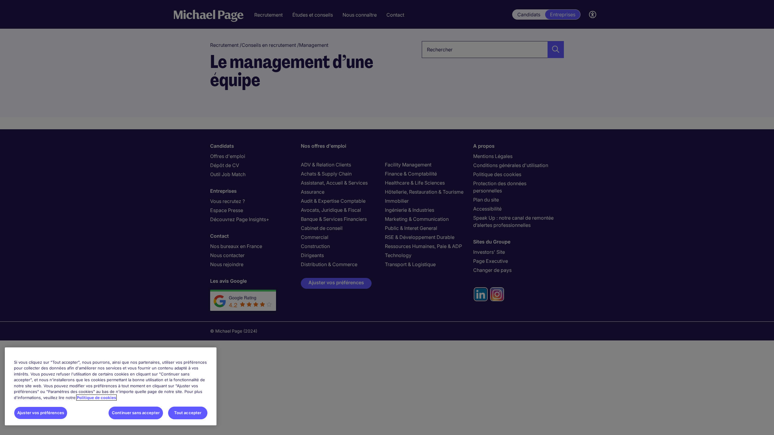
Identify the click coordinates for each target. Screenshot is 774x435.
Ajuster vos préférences (40, 412)
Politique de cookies (96, 397)
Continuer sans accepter (136, 412)
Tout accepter (188, 412)
